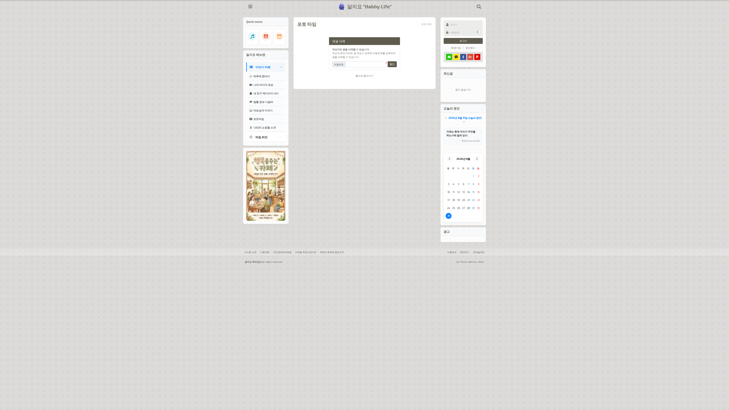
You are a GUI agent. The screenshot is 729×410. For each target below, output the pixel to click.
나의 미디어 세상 (263, 84)
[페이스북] (463, 57)
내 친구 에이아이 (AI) (265, 93)
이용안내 (451, 252)
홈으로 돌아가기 (364, 75)
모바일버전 (478, 252)
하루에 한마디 (261, 76)
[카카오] (456, 57)
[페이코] (477, 57)
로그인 (463, 40)
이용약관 (264, 252)
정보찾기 (470, 47)
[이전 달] (449, 159)
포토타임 (258, 119)
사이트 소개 (250, 252)
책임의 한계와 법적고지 (332, 252)
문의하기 (464, 252)
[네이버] (449, 57)
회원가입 (456, 47)
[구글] (470, 57)
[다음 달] (477, 159)
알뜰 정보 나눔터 (263, 101)
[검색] (479, 6)
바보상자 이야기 (263, 110)
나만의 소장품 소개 (264, 127)
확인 (392, 64)
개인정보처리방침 (282, 252)
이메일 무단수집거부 (305, 252)
